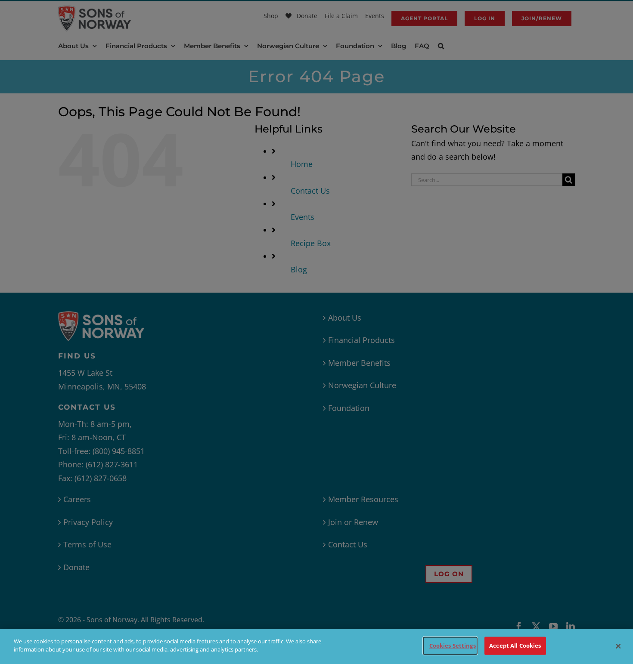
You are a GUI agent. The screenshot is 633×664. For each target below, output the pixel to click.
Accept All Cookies (515, 645)
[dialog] (316, 646)
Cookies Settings (452, 645)
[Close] (618, 646)
